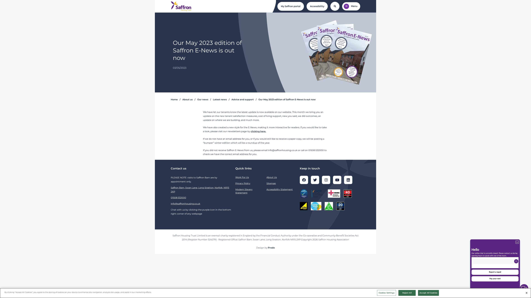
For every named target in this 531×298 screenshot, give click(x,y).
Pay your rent (495, 279)
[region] (265, 293)
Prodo (271, 247)
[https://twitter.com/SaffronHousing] (315, 180)
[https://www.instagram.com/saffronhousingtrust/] (326, 180)
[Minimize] (517, 242)
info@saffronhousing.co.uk (185, 203)
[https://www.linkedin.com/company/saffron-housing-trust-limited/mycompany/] (348, 180)
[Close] (527, 293)
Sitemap (271, 183)
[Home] (181, 6)
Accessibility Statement (279, 189)
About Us (271, 177)
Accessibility (317, 6)
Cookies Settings (387, 293)
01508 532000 (178, 197)
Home (174, 99)
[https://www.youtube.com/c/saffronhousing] (337, 180)
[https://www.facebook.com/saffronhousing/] (304, 180)
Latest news (220, 99)
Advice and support (242, 99)
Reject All (407, 293)
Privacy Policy (242, 183)
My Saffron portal (290, 6)
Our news (202, 99)
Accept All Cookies (428, 293)
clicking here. (258, 131)
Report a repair (495, 272)
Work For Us (242, 177)
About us (187, 99)
